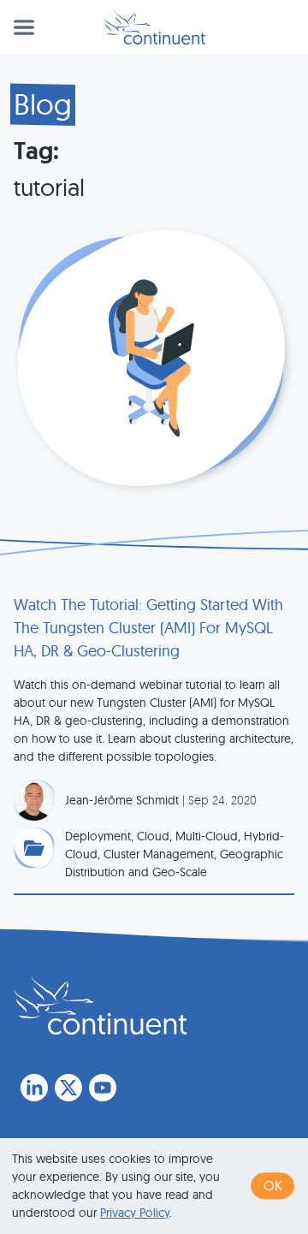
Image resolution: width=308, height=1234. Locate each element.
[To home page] (100, 1005)
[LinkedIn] (34, 1087)
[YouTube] (102, 1087)
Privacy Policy (134, 1212)
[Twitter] (68, 1087)
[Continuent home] (154, 27)
